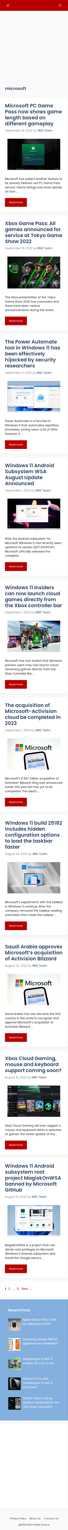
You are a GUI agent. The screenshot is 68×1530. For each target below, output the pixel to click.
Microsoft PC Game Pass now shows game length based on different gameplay (33, 114)
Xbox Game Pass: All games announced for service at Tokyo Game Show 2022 (33, 232)
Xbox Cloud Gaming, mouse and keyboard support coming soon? (33, 1064)
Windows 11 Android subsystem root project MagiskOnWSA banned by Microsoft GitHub (33, 1177)
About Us (35, 1518)
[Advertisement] (34, 45)
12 (18, 1289)
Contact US (51, 1518)
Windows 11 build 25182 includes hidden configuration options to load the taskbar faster (33, 834)
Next (27, 1289)
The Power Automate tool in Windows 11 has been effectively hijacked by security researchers (32, 353)
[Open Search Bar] (60, 5)
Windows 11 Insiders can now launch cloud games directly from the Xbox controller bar (33, 596)
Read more (16, 202)
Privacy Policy (18, 1518)
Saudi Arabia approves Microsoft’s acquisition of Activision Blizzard (34, 952)
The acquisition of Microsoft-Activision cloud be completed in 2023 (33, 714)
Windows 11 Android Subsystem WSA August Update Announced (29, 474)
